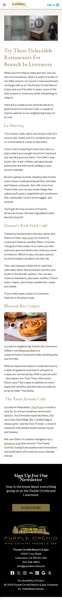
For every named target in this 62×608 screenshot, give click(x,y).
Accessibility (25, 580)
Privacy (39, 580)
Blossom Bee (27, 350)
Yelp (49, 573)
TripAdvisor (31, 573)
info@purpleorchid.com (31, 566)
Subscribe (31, 508)
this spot (28, 237)
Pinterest (37, 573)
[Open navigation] (4, 4)
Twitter (18, 573)
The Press (37, 407)
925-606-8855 (31, 561)
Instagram (25, 573)
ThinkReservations (33, 588)
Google (43, 573)
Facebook (12, 573)
